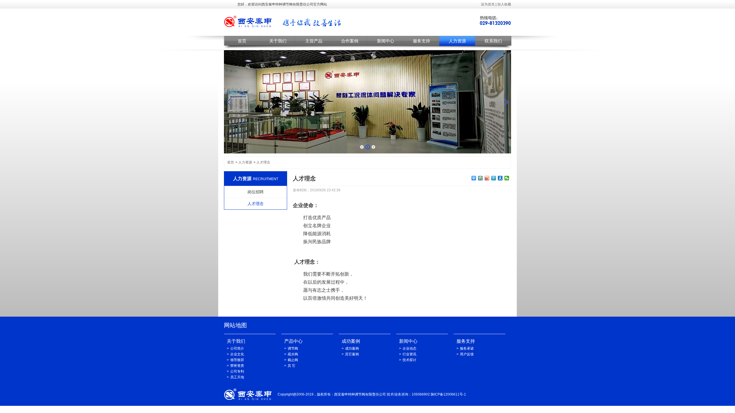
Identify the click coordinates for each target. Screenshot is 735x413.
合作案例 (349, 40)
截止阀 (293, 360)
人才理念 (263, 162)
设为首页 (488, 4)
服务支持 (421, 40)
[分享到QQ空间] (480, 178)
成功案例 (352, 348)
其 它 (291, 366)
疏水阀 (293, 354)
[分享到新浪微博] (487, 178)
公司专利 (237, 371)
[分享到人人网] (500, 178)
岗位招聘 (255, 192)
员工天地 (237, 377)
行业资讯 (409, 354)
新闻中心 (385, 40)
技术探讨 (409, 360)
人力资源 (457, 40)
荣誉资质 (237, 366)
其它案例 (352, 354)
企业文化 (237, 354)
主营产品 (313, 40)
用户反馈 (467, 354)
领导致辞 (237, 360)
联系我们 (493, 40)
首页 (242, 40)
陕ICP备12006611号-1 (448, 394)
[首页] (283, 22)
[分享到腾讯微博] (493, 178)
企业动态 (409, 348)
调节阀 (293, 348)
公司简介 (237, 348)
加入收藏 (504, 4)
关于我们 (278, 40)
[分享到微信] (506, 178)
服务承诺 (467, 348)
